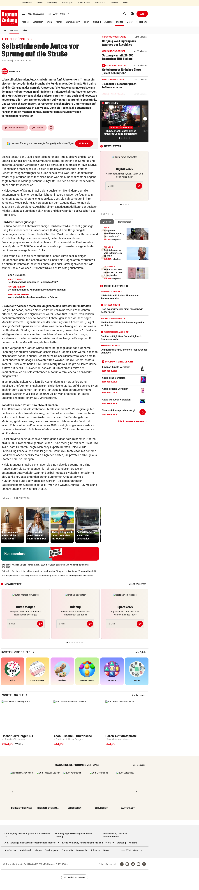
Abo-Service (10, 850)
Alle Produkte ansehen (131, 421)
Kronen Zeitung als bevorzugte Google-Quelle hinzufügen (50, 143)
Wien (49, 22)
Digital (119, 22)
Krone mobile (84, 3)
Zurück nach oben (74, 877)
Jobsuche (113, 3)
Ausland (108, 22)
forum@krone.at (77, 575)
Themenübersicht (87, 571)
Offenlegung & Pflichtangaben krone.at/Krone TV (27, 835)
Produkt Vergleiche (119, 361)
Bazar (125, 3)
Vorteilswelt (27, 3)
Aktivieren (84, 143)
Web (4, 30)
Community (52, 3)
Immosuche (99, 3)
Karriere (133, 842)
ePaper (39, 3)
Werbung (121, 842)
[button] (135, 22)
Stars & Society (73, 22)
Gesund (97, 22)
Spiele (24, 30)
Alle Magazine (139, 765)
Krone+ (25, 22)
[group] (12, 525)
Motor (129, 22)
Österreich (38, 22)
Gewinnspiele (67, 3)
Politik (59, 22)
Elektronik (14, 30)
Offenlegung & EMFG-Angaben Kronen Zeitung (74, 835)
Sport (86, 22)
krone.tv (143, 22)
